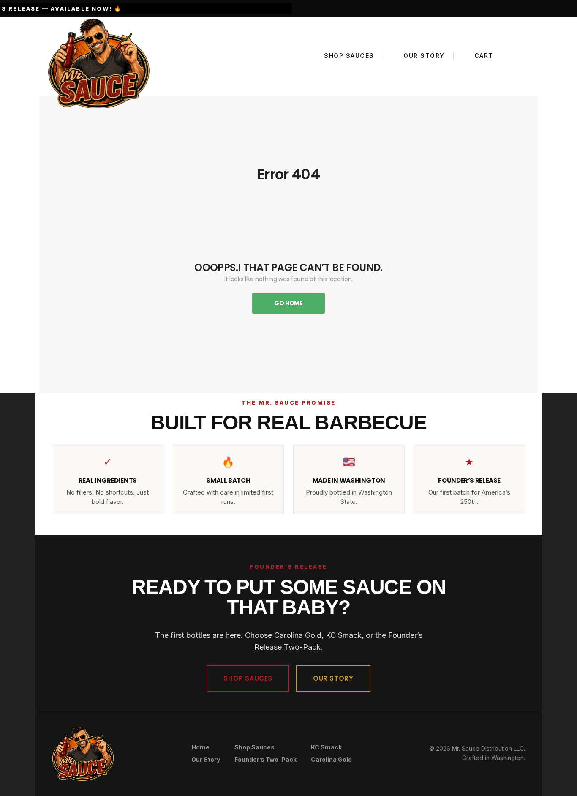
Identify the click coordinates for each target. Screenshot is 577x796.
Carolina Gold (331, 759)
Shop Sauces (254, 747)
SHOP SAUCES (247, 678)
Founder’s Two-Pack (265, 759)
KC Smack (326, 747)
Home (200, 747)
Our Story (205, 759)
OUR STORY (333, 678)
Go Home (288, 303)
